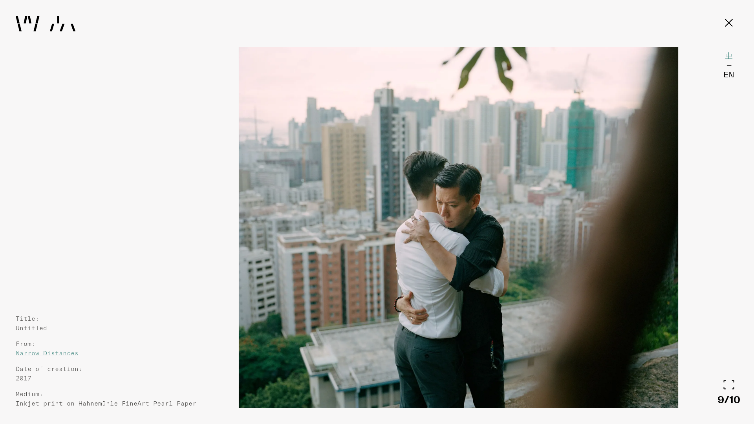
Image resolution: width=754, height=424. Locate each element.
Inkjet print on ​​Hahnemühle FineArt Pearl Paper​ (106, 403)
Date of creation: (49, 369)
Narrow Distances (47, 353)
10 (734, 399)
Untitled (31, 328)
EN (728, 74)
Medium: (29, 394)
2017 (23, 378)
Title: (27, 318)
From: (25, 343)
